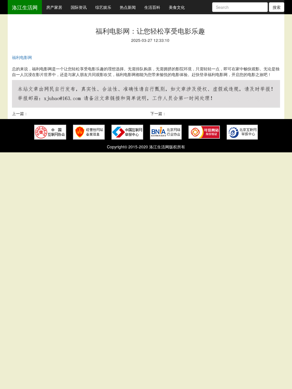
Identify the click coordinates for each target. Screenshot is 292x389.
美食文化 (177, 7)
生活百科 (152, 7)
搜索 (277, 7)
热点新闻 (128, 7)
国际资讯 (79, 7)
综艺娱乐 (103, 7)
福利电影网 (22, 57)
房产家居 (54, 7)
